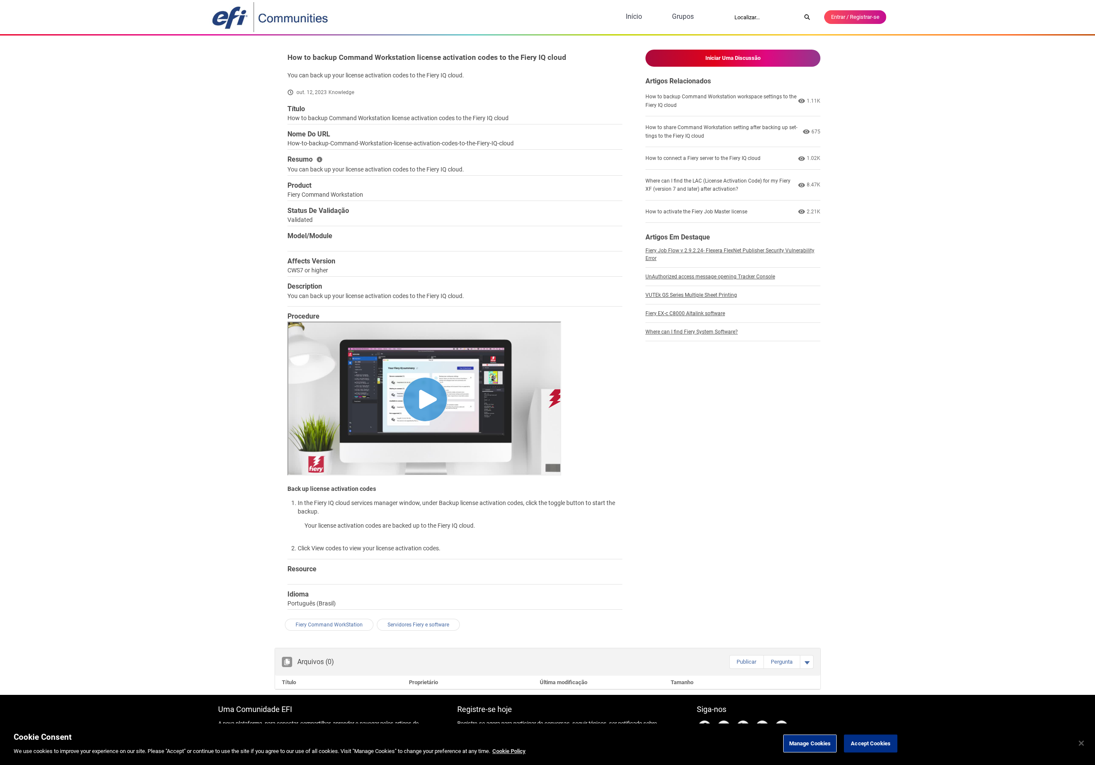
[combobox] (765, 17)
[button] (746, 662)
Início (634, 16)
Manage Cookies (810, 743)
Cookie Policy (509, 750)
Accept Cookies (871, 743)
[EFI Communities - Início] (270, 17)
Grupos (683, 16)
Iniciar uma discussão (733, 58)
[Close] (1081, 743)
